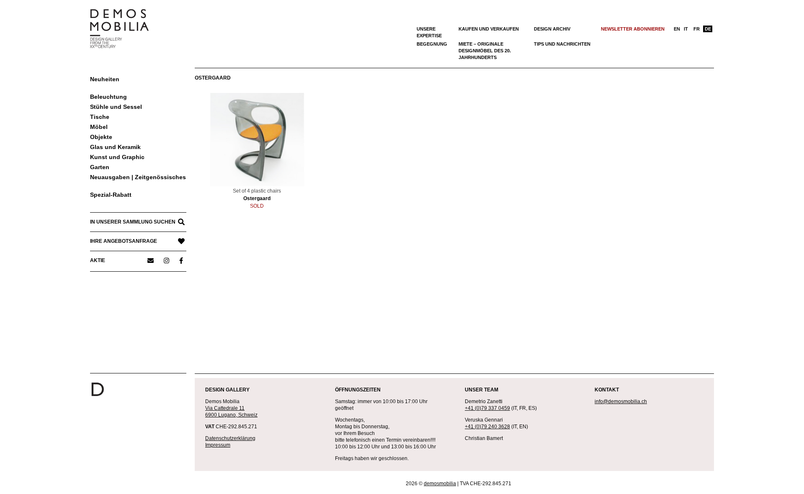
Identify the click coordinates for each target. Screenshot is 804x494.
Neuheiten (104, 79)
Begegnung (432, 43)
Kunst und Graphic (117, 157)
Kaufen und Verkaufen (489, 28)
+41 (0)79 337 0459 (487, 408)
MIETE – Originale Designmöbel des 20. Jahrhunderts (485, 50)
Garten (99, 167)
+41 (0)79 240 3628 (487, 427)
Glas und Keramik (115, 147)
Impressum (217, 445)
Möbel (99, 127)
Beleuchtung (108, 96)
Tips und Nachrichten (562, 43)
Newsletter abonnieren (633, 28)
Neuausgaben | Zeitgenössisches (138, 177)
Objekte (101, 137)
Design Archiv (552, 28)
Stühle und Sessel (116, 106)
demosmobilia (440, 483)
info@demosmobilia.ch (621, 401)
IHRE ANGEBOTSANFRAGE (123, 241)
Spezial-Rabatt (110, 194)
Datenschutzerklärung (230, 438)
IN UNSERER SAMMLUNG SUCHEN (132, 222)
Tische (99, 116)
